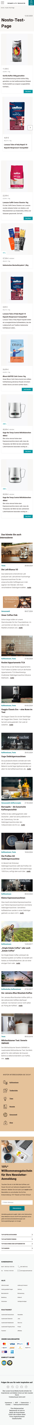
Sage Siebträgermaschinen (13, 756)
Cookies (8, 1404)
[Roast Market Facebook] (21, 1387)
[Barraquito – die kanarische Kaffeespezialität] (17, 788)
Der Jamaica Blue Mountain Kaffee (16, 993)
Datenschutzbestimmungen (15, 1219)
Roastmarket (6, 1310)
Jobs (19, 1318)
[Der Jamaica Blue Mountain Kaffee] (17, 979)
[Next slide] (30, 127)
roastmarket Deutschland (7, 1314)
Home (2, 7)
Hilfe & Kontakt (5, 1285)
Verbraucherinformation (21, 1404)
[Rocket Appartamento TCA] (17, 646)
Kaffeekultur (5, 989)
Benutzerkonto (4, 1293)
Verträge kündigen (22, 1301)
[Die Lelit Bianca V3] (17, 553)
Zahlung (20, 1289)
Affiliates (20, 1330)
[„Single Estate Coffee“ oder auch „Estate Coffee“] (17, 931)
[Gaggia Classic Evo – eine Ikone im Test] (17, 694)
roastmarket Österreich (7, 1318)
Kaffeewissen (6, 659)
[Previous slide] (3, 127)
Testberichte (14, 1090)
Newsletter (20, 1314)
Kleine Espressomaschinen (13, 898)
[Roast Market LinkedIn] (26, 1387)
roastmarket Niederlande (7, 1322)
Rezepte (12, 1106)
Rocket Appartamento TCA (13, 662)
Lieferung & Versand (22, 1285)
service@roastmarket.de (26, 1270)
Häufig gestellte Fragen (7, 1289)
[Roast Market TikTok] (12, 1387)
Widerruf (20, 1297)
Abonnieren (17, 1208)
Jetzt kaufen (27, 389)
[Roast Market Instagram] (8, 1387)
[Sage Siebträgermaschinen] (17, 741)
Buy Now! (28, 91)
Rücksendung (21, 1293)
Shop (31, 4)
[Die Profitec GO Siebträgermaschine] (17, 841)
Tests (3, 566)
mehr (29, 587)
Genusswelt (5, 611)
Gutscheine (4, 1301)
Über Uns (20, 1322)
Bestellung (3, 1297)
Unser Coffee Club (9, 615)
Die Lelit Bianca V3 (9, 569)
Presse (19, 1326)
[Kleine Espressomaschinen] (17, 885)
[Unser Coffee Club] (17, 602)
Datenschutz (28, 1214)
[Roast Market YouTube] (17, 1387)
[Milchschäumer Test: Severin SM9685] (17, 1024)
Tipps (11, 1098)
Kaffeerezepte (16, 803)
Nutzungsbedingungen (7, 1221)
